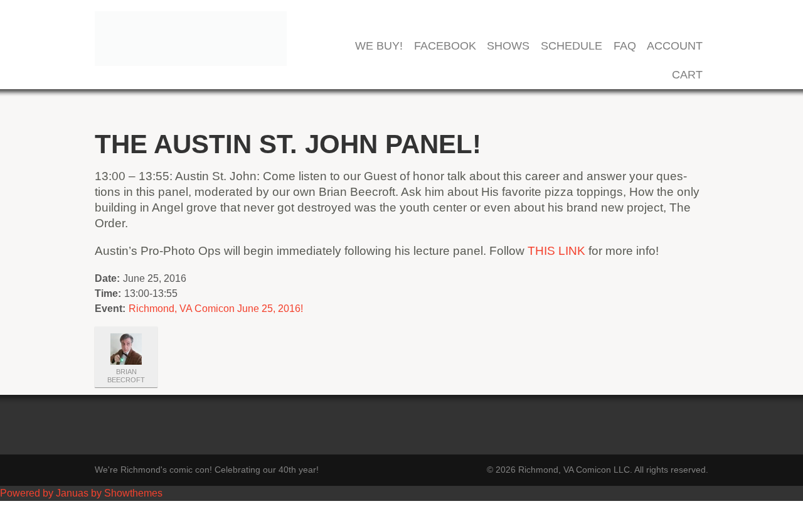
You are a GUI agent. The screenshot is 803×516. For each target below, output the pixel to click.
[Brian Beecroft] (126, 349)
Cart (687, 75)
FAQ (625, 46)
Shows (508, 46)
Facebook (445, 46)
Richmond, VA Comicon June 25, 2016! (216, 308)
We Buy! (379, 46)
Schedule (571, 46)
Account (675, 46)
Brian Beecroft (126, 375)
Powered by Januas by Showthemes (81, 493)
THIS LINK (556, 250)
